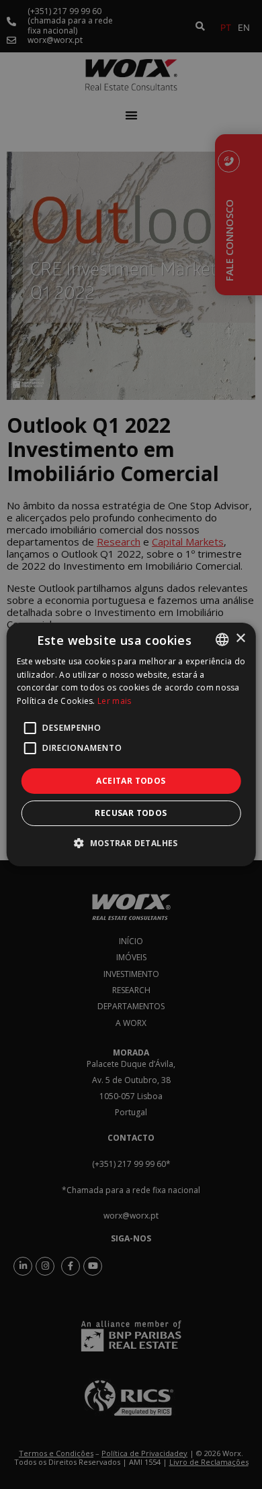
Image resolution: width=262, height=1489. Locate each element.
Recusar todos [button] (131, 813)
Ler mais (114, 701)
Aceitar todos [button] (130, 780)
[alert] (131, 744)
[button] (131, 843)
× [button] (240, 638)
